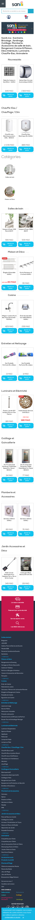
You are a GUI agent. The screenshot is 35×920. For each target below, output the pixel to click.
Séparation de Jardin (8, 828)
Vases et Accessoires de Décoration (12, 673)
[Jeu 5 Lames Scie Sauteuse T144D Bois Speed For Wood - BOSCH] (9, 456)
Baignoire (4, 640)
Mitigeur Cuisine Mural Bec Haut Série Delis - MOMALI (9, 317)
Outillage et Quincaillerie (10, 769)
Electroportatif (6, 772)
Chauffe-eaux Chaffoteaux (9, 756)
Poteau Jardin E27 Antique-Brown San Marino (9, 412)
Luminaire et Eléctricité (9, 726)
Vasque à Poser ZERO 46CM (26, 230)
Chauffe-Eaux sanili (7, 750)
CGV (2, 887)
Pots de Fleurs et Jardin (8, 817)
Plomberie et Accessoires (10, 791)
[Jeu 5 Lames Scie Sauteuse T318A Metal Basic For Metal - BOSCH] (26, 456)
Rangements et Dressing (8, 662)
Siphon (3, 797)
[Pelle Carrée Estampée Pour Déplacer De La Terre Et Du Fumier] (9, 564)
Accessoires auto (7, 857)
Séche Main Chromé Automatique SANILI (26, 81)
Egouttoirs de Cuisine (7, 698)
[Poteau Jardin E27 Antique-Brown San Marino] (9, 402)
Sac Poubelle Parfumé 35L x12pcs (25, 364)
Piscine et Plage (6, 863)
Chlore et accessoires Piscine (10, 866)
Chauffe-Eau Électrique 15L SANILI (26, 135)
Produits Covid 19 (7, 860)
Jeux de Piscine (6, 874)
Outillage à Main (6, 778)
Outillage (19, 895)
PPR (2, 808)
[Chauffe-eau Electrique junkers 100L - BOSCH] (9, 126)
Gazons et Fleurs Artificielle (9, 825)
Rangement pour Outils (8, 780)
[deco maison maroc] (9, 264)
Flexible (3, 805)
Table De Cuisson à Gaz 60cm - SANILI (9, 81)
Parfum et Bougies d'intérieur (10, 670)
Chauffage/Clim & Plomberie (6, 898)
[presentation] (3, 28)
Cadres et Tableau (7, 668)
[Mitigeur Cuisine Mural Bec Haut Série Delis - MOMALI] (9, 307)
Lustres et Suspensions (8, 729)
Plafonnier (4, 737)
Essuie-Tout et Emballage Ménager (12, 719)
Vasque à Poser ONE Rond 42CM (9, 230)
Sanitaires (4, 654)
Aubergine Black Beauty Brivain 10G (26, 573)
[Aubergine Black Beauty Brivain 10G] (26, 564)
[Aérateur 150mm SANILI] (9, 510)
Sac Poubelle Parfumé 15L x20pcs (9, 364)
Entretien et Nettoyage (9, 703)
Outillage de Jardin (7, 820)
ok (23, 917)
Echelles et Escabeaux (8, 786)
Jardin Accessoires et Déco (10, 814)
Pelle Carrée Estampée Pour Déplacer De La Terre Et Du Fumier (9, 575)
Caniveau (4, 794)
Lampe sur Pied (6, 742)
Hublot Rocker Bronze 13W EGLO (26, 411)
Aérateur (4, 761)
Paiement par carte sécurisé (17, 610)
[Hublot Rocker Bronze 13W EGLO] (26, 402)
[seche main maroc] (26, 72)
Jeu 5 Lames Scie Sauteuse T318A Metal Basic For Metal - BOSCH (26, 467)
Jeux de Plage (5, 872)
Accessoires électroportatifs (10, 775)
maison (3, 895)
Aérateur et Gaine (7, 802)
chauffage (4, 764)
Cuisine (4, 681)
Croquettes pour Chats (8, 839)
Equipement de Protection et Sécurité (13, 783)
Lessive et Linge (6, 706)
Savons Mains (5, 709)
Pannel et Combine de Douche (10, 651)
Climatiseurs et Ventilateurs (10, 759)
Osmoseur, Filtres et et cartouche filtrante (14, 689)
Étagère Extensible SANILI (9, 273)
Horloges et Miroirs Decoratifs (10, 665)
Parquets (4, 676)
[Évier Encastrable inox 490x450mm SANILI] (26, 307)
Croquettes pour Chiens (8, 841)
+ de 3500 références (17, 627)
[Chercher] (31, 11)
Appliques (4, 734)
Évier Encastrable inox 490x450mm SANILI (26, 317)
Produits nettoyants (7, 714)
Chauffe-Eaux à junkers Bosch (10, 753)
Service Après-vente (17, 619)
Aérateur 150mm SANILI (9, 519)
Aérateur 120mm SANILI (25, 519)
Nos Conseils (6, 890)
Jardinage (19, 899)
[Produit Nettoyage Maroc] (9, 355)
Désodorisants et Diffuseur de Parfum (13, 717)
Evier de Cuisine (6, 684)
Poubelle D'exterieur (7, 830)
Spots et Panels (6, 731)
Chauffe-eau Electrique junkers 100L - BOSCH (9, 136)
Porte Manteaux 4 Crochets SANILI (26, 273)
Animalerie (5, 836)
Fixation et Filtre (6, 799)
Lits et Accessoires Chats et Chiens (12, 844)
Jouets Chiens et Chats (8, 849)
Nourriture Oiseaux (7, 852)
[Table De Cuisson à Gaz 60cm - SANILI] (9, 72)
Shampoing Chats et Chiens (9, 847)
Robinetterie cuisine (7, 687)
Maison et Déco (10, 199)
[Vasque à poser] (26, 221)
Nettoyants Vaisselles (8, 711)
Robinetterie (20, 892)
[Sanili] (17, 3)
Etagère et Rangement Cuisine (10, 692)
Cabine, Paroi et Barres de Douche (11, 646)
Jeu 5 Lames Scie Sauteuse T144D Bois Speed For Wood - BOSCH (9, 467)
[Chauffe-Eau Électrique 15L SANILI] (26, 126)
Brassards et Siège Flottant (9, 877)
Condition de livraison (7, 884)
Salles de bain (9, 177)
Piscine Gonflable (6, 869)
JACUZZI (4, 643)
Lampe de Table (6, 739)
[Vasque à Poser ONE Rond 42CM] (9, 221)
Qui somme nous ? (7, 881)
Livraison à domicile (17, 602)
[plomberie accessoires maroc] (26, 510)
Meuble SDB (5, 649)
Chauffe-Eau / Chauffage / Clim (12, 747)
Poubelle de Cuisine (7, 695)
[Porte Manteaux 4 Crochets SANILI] (26, 264)
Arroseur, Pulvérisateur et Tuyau (11, 822)
